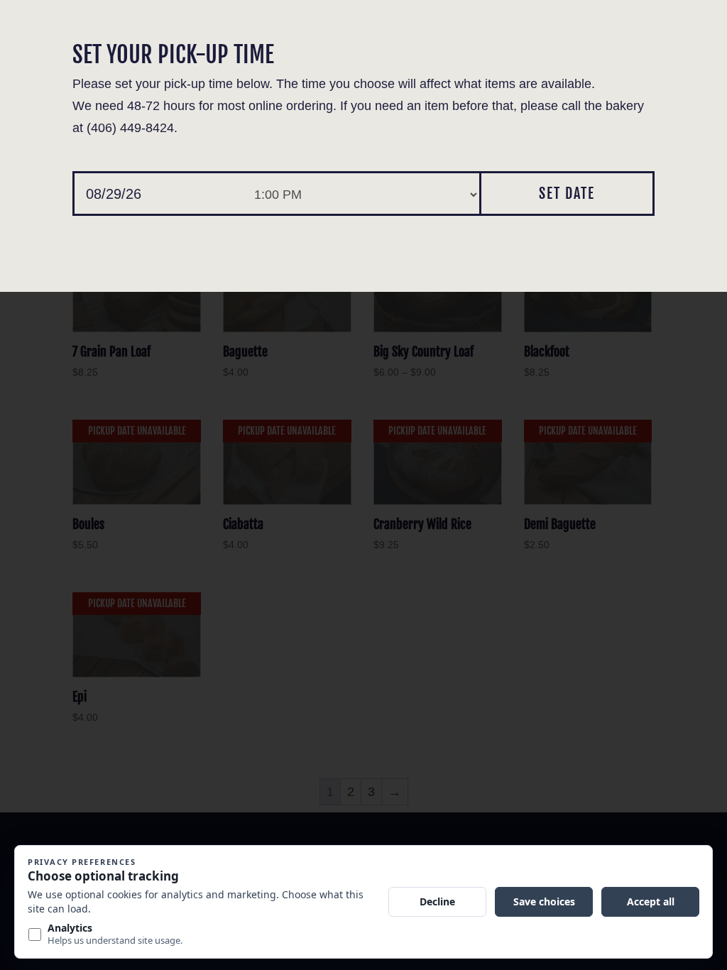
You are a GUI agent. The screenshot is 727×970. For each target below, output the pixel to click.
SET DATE (567, 193)
